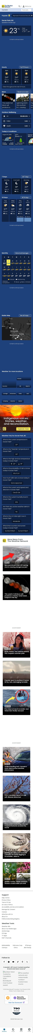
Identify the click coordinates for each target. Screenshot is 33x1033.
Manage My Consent (8, 909)
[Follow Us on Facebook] (4, 962)
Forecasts (25, 10)
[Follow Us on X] (27, 962)
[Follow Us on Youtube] (13, 962)
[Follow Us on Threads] (22, 962)
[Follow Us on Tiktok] (18, 962)
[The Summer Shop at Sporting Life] (27, 399)
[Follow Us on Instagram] (8, 962)
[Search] (19, 6)
